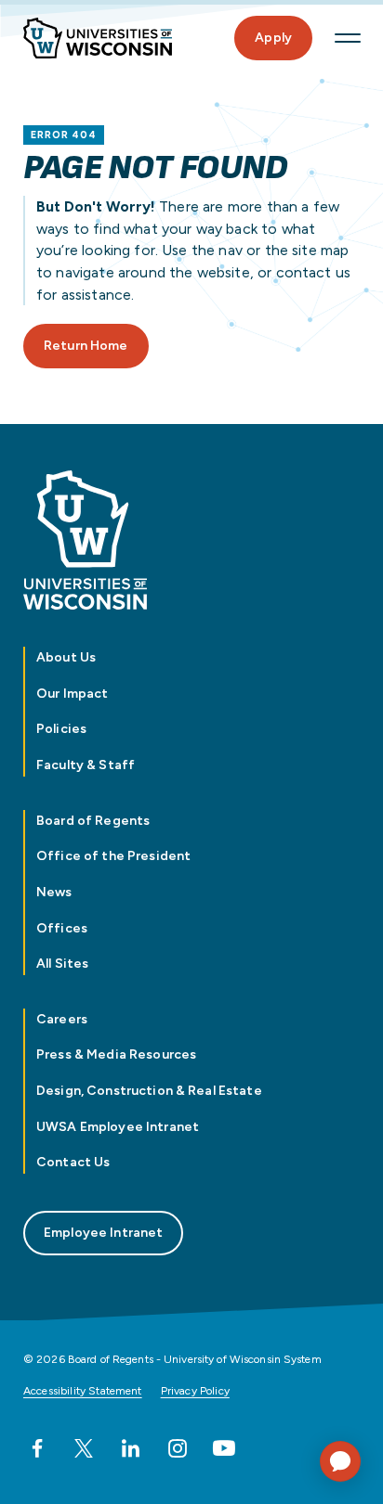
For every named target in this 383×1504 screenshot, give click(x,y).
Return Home (86, 346)
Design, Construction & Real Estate (149, 1091)
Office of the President (113, 856)
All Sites (62, 963)
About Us (66, 657)
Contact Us (73, 1162)
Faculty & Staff (85, 765)
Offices (61, 928)
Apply (273, 37)
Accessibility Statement (82, 1390)
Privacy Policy (195, 1390)
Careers (61, 1019)
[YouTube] (224, 1448)
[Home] (97, 38)
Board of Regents (93, 821)
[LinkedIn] (130, 1448)
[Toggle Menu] (347, 38)
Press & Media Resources (116, 1054)
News (54, 892)
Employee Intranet (103, 1232)
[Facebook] (37, 1448)
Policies (61, 729)
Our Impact (72, 693)
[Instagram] (177, 1448)
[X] (83, 1448)
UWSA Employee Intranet (117, 1127)
